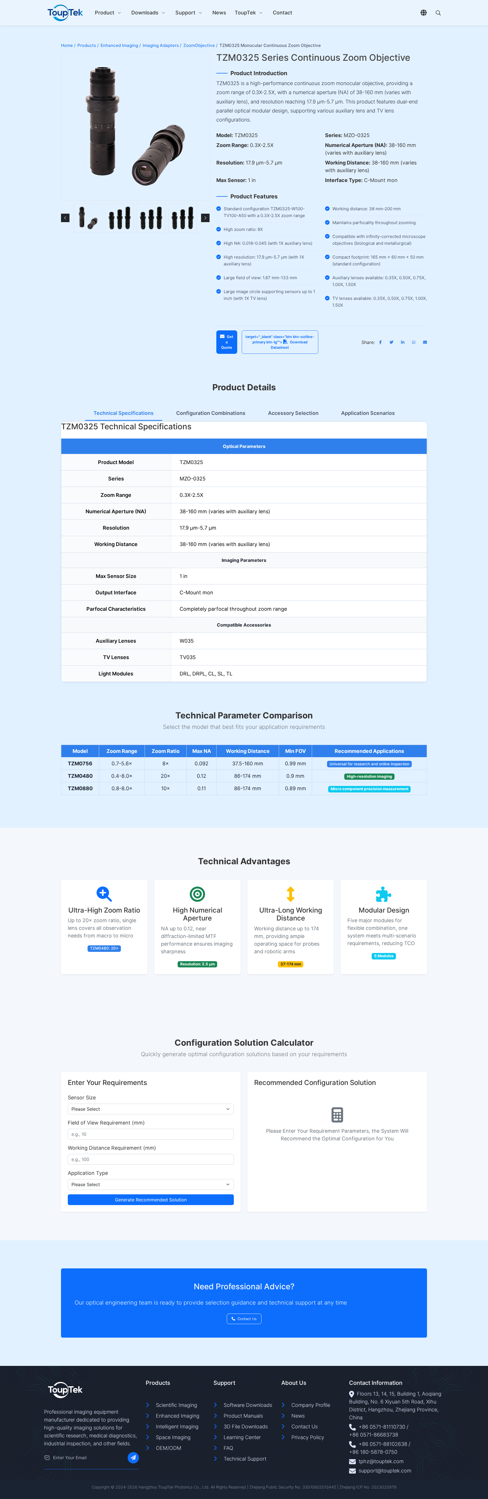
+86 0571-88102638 (383, 1444)
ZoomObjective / (200, 45)
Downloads (144, 13)
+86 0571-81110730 (382, 1427)
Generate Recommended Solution (151, 1200)
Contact (282, 13)
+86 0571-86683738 (373, 1435)
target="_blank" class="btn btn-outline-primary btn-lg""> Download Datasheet (279, 342)
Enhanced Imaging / (121, 45)
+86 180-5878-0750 (373, 1452)
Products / (88, 45)
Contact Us (247, 1319)
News (219, 13)
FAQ (228, 1448)
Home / (68, 45)
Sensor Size (82, 1098)
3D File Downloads (246, 1426)
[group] (88, 218)
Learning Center (242, 1437)
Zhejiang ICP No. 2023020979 (367, 1487)
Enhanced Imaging (177, 1416)
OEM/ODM (168, 1448)
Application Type (88, 1173)
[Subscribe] (133, 1457)
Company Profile (310, 1405)
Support (185, 13)
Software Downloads (248, 1405)
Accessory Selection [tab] (293, 413)
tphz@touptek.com (381, 1461)
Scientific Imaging (176, 1405)
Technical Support (245, 1459)
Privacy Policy (307, 1437)
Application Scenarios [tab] (368, 413)
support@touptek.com (385, 1471)
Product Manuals (243, 1416)
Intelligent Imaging (177, 1426)
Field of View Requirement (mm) (106, 1123)
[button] (65, 218)
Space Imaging (173, 1437)
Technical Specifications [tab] (123, 413)
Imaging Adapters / (162, 45)
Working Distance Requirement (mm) (112, 1148)
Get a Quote (227, 342)
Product (104, 13)
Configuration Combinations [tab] (210, 413)
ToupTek (245, 13)
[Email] (47, 1458)
